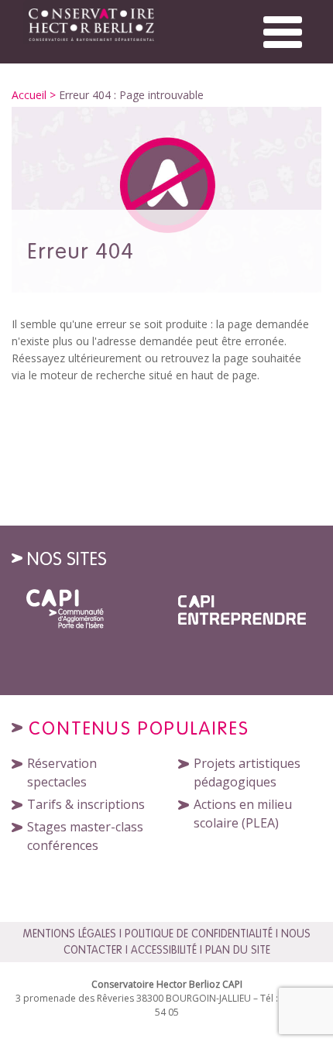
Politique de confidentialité (199, 933)
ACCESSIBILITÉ (164, 950)
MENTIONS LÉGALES (69, 933)
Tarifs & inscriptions (86, 804)
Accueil (29, 94)
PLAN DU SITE (237, 950)
